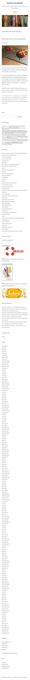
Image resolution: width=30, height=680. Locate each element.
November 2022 (5, 429)
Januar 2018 (4, 536)
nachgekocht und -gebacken (8, 201)
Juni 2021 (4, 460)
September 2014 (5, 610)
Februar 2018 (5, 534)
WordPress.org (5, 668)
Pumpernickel (14, 101)
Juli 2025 (4, 370)
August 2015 (4, 590)
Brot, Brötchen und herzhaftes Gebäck (10, 164)
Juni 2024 (4, 394)
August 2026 (4, 346)
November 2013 (5, 629)
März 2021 (4, 466)
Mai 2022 (4, 440)
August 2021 (4, 457)
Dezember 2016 (5, 560)
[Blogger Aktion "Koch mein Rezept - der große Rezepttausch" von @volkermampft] (15, 285)
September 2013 (5, 632)
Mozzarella (4, 136)
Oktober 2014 (5, 608)
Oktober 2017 (5, 542)
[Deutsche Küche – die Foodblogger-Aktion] (7, 280)
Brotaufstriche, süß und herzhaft (9, 166)
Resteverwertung (20, 139)
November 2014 (5, 607)
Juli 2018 (4, 525)
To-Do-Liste (4, 225)
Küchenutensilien (6, 194)
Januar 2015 (4, 603)
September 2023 (5, 410)
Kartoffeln (11, 134)
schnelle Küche (5, 219)
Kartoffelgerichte (6, 188)
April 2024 (4, 397)
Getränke (4, 179)
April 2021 (4, 464)
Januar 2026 (4, 359)
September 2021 (5, 455)
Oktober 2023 (5, 408)
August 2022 (4, 434)
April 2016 (4, 575)
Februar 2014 (5, 623)
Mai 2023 (4, 418)
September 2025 (5, 366)
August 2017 (4, 545)
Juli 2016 (4, 569)
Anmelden (4, 662)
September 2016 (5, 566)
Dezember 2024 (5, 383)
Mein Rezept (15, 97)
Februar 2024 (5, 401)
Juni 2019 (4, 505)
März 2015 (4, 599)
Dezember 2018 (5, 516)
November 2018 (5, 518)
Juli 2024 (4, 392)
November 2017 (5, 540)
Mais (18, 135)
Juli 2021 (4, 458)
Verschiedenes (5, 229)
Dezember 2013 (5, 627)
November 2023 (5, 407)
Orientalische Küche (6, 205)
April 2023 (4, 420)
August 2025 (4, 368)
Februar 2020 (5, 490)
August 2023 (4, 412)
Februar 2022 (5, 445)
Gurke (16, 132)
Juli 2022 (4, 436)
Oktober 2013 (5, 631)
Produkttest (4, 210)
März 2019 (4, 510)
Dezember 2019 (5, 494)
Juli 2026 (4, 347)
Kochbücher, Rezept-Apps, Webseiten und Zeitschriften (14, 190)
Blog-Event (14, 127)
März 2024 (4, 399)
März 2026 (4, 355)
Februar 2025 (5, 379)
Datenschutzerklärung (6, 677)
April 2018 (4, 531)
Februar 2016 (5, 579)
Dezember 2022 (5, 427)
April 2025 (4, 375)
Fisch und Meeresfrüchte (7, 173)
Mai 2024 (4, 396)
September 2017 (5, 544)
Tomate (19, 140)
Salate (3, 216)
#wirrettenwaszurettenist (18, 126)
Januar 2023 (4, 425)
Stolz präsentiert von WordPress (20, 677)
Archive (3, 336)
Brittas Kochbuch (15, 3)
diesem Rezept (18, 77)
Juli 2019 (4, 503)
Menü (15, 12)
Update (3, 142)
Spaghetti (4, 140)
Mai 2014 (4, 618)
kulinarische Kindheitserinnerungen (10, 195)
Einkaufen (4, 171)
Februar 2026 (5, 357)
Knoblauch (23, 134)
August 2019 (4, 501)
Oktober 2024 (5, 386)
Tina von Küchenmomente (8, 321)
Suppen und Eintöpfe (7, 223)
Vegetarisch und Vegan (7, 99)
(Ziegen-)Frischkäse (6, 101)
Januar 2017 (4, 558)
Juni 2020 (4, 483)
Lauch (8, 135)
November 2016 (5, 562)
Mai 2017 (4, 551)
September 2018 (5, 521)
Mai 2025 (4, 373)
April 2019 (4, 508)
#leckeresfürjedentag (6, 126)
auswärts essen (5, 160)
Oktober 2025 (5, 364)
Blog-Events (4, 162)
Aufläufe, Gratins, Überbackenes (9, 155)
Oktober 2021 (5, 453)
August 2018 (4, 523)
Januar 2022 (4, 447)
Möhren (14, 136)
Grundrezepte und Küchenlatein (9, 182)
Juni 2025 (4, 371)
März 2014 (4, 621)
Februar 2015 (5, 601)
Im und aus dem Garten (7, 184)
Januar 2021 (4, 470)
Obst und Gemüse (22, 97)
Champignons (5, 129)
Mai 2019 (4, 507)
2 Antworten (5, 42)
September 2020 (5, 477)
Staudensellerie (13, 140)
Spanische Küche (6, 221)
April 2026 (4, 353)
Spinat (7, 140)
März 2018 (4, 532)
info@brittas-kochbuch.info (11, 653)
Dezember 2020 (5, 471)
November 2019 (5, 495)
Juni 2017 (4, 549)
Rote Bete (20, 101)
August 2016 (4, 568)
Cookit (3, 168)
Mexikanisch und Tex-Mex (8, 199)
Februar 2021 (5, 468)
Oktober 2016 (5, 564)
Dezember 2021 (5, 449)
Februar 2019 (5, 512)
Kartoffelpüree (17, 134)
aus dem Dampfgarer (6, 157)
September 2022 (5, 433)
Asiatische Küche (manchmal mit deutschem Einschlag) (14, 153)
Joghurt (20, 132)
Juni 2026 (4, 349)
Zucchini (4, 144)
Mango (20, 135)
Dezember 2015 (5, 582)
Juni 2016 (4, 571)
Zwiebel (10, 144)
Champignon (22, 128)
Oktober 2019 (5, 497)
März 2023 (4, 421)
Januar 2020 (4, 492)
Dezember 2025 (5, 360)
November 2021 (5, 451)
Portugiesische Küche (7, 208)
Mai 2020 (4, 484)
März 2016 (4, 577)
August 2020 (4, 479)
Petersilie (12, 138)
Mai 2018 (4, 529)
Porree (16, 138)
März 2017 (4, 555)
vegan (6, 103)
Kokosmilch (4, 135)
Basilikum (7, 127)
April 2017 (4, 553)
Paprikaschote (22, 136)
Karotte (25, 132)
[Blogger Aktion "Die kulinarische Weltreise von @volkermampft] (15, 260)
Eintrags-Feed (5, 664)
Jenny (3, 318)
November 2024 (5, 384)
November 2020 (5, 473)
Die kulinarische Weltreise (14, 130)
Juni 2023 (4, 416)
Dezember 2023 (5, 405)
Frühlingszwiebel (9, 132)
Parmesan (4, 138)
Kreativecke (4, 192)
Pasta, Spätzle (5, 207)
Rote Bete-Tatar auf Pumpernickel (14, 39)
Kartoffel (5, 134)
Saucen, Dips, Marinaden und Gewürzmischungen (13, 218)
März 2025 (4, 377)
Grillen (3, 181)
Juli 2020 (4, 481)
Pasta (8, 138)
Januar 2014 (4, 625)
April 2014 (4, 619)
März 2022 (4, 444)
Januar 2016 (4, 581)
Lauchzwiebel (13, 135)
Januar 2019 (4, 514)
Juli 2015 (4, 592)
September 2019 (5, 499)
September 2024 (5, 388)
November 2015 (5, 584)
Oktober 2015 (5, 586)
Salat (27, 139)
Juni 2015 (4, 594)
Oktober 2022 (5, 431)
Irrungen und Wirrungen (7, 186)
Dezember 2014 (5, 605)
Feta (3, 132)
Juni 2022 (4, 438)
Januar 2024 (4, 403)
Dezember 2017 (5, 538)
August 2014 (4, 612)
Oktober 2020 (5, 475)
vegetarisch (17, 142)
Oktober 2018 (5, 520)
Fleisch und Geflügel (6, 175)
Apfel (3, 128)
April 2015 (4, 597)
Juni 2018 (4, 527)
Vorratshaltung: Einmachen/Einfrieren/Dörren (12, 231)
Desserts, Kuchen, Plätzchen (8, 170)
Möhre (9, 136)
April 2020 (4, 486)
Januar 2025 (4, 381)
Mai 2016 (4, 573)
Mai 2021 (4, 462)
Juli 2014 (4, 614)
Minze (23, 135)
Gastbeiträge (5, 177)
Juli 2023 (4, 414)
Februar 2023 (5, 423)
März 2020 (4, 488)
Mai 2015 (4, 595)
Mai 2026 (4, 351)
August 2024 (4, 390)
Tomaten (24, 140)
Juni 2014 (4, 616)
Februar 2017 (5, 557)
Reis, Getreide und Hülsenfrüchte (9, 139)
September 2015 (5, 588)
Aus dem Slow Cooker (7, 158)
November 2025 (5, 362)
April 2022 (4, 442)
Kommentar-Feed (6, 666)
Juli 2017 (4, 547)
